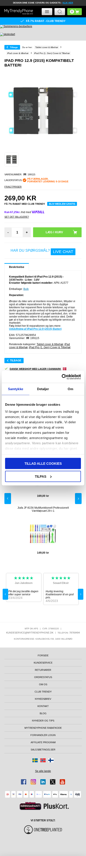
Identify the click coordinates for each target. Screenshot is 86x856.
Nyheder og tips (43, 720)
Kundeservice (43, 662)
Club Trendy (43, 691)
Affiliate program (43, 742)
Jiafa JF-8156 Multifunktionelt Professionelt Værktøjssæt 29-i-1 (43, 509)
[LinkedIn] (43, 781)
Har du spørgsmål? (42, 251)
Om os (43, 684)
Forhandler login (43, 735)
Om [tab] (70, 389)
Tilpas (40, 476)
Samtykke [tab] (15, 389)
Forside (43, 655)
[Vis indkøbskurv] (74, 11)
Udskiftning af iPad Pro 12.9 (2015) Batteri (35, 328)
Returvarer (43, 670)
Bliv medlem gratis (62, 204)
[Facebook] (23, 781)
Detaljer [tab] (43, 389)
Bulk (26, 289)
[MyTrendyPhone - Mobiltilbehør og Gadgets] (18, 11)
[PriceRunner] (30, 806)
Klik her (68, 3)
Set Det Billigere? (16, 216)
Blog (43, 713)
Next (78, 498)
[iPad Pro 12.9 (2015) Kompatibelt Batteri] (11, 160)
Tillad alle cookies (43, 463)
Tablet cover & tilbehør (50, 344)
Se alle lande (43, 771)
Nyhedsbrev (43, 699)
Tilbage (14, 47)
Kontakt (43, 706)
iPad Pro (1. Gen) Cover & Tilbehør (50, 347)
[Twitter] (52, 781)
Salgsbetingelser (43, 749)
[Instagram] (33, 781)
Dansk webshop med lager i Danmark (35, 369)
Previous (7, 498)
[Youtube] (62, 781)
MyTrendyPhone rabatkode (43, 728)
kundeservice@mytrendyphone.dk (29, 632)
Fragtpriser (13, 186)
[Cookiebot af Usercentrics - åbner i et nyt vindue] (62, 377)
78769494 (74, 632)
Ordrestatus (43, 677)
